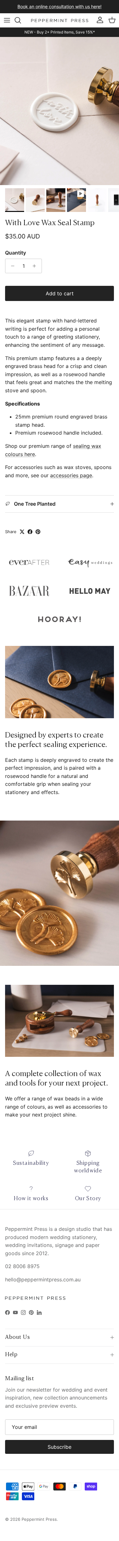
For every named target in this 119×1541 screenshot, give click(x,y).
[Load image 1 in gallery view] (59, 111)
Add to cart (60, 293)
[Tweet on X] (22, 531)
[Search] (21, 20)
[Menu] (7, 20)
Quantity (15, 253)
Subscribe (59, 1447)
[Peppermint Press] (59, 20)
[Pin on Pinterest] (38, 531)
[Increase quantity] (36, 266)
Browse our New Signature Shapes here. (60, 7)
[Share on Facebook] (30, 531)
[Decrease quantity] (11, 266)
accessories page (71, 475)
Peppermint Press (39, 1519)
